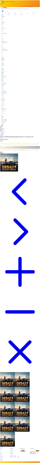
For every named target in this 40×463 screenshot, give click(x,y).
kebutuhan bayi (3, 22)
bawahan (2, 44)
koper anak (2, 63)
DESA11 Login (11, 450)
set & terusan (2, 24)
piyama (2, 25)
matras (2, 79)
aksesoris (2, 72)
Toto (0, 450)
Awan (14, 14)
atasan (1, 43)
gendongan (2, 68)
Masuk (1, 126)
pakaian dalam (2, 47)
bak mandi (2, 116)
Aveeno (9, 14)
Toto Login (1, 457)
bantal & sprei (3, 75)
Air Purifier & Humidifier (3, 113)
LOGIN (23, 6)
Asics (2, 14)
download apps (6, 1)
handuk (2, 117)
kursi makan (2, 98)
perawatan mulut (2, 105)
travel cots (2, 69)
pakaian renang (3, 41)
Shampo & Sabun (2, 103)
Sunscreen (2, 102)
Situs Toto (1, 453)
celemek (2, 85)
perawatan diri (2, 106)
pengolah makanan (3, 91)
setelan (2, 45)
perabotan (2, 78)
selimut (2, 74)
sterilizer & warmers (3, 82)
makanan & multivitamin (4, 92)
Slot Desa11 (1, 460)
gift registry (13, 1)
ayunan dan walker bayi (4, 119)
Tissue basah (2, 110)
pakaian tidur (2, 23)
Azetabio (21, 14)
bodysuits (2, 26)
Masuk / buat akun (3, 132)
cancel (1, 129)
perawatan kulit (2, 101)
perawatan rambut (2, 104)
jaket (1, 46)
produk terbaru (3, 16)
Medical (2, 112)
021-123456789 (11, 453)
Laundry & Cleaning (3, 111)
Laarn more (7, 139)
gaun (1, 53)
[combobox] (3, 128)
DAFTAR (26, 6)
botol (2, 81)
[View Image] (7, 386)
